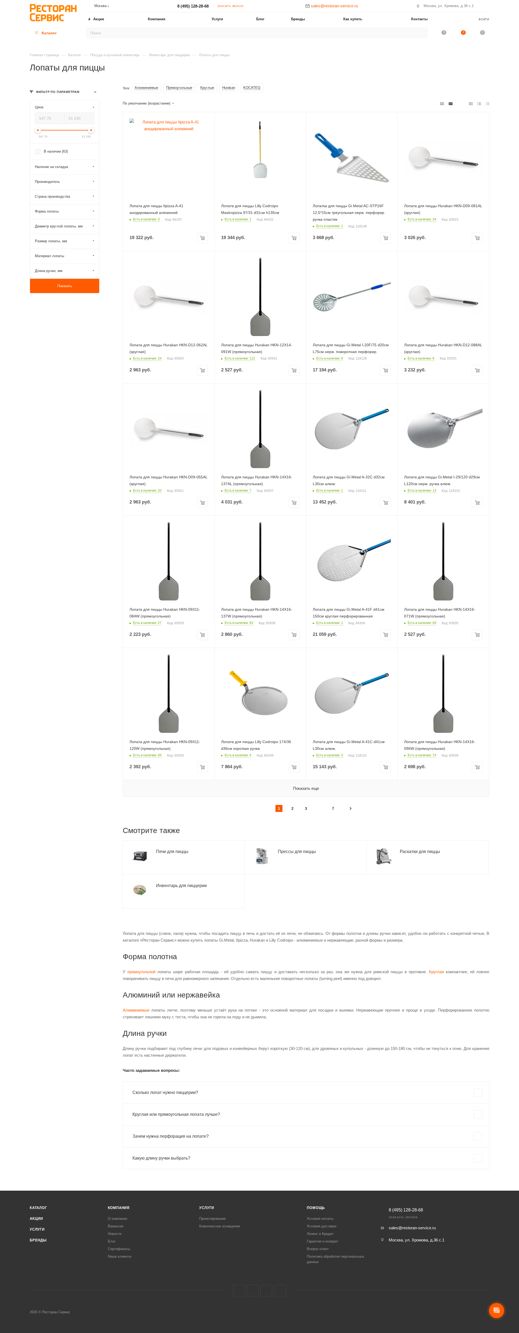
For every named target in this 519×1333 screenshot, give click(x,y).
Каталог (38, 1208)
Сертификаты (119, 1249)
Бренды (38, 1240)
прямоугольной (141, 971)
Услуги (37, 1229)
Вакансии (115, 1226)
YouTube (280, 1290)
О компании (117, 1219)
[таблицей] (487, 103)
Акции (36, 1219)
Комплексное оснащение (219, 1226)
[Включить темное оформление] (486, 6)
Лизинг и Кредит (320, 1234)
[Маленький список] (442, 103)
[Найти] (421, 33)
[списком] (479, 103)
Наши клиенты (119, 1256)
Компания (118, 1208)
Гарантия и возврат (322, 1241)
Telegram (266, 1290)
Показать (64, 286)
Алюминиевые (136, 1010)
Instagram (252, 1290)
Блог (112, 1241)
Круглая (436, 971)
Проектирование (212, 1219)
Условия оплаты (320, 1219)
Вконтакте (239, 1290)
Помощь (316, 1208)
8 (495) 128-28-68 (193, 6)
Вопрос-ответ (318, 1249)
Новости (114, 1234)
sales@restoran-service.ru (412, 1227)
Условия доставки (321, 1226)
